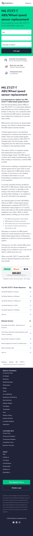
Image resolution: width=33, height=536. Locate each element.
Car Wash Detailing (8, 421)
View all (3, 314)
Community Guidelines (9, 439)
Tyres (4, 412)
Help (4, 454)
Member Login (16, 488)
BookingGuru (6, 472)
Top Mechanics (7, 463)
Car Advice (6, 460)
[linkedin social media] (16, 522)
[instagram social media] (19, 522)
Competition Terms (8, 442)
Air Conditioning (7, 394)
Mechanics (6, 379)
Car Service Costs (8, 373)
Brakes (5, 388)
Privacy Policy (6, 433)
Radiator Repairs (7, 403)
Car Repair (6, 376)
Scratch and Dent (8, 418)
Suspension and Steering (10, 397)
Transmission (6, 409)
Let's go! (16, 51)
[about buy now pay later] (16, 272)
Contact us (6, 457)
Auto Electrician (7, 400)
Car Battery (6, 406)
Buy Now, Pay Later (8, 445)
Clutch (4, 391)
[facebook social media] (13, 522)
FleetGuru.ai (6, 469)
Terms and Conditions (9, 436)
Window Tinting (7, 415)
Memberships (6, 466)
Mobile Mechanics (8, 382)
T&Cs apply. (27, 279)
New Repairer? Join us (16, 482)
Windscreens (6, 385)
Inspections (6, 424)
